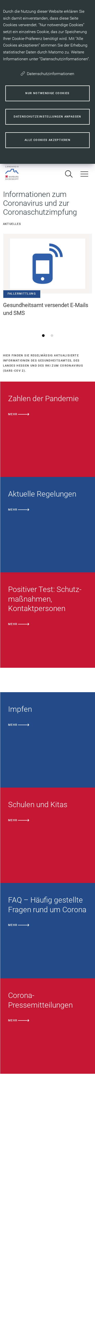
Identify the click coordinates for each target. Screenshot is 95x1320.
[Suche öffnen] (68, 174)
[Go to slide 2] (52, 335)
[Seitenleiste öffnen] (84, 174)
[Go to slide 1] (43, 335)
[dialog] (47, 82)
